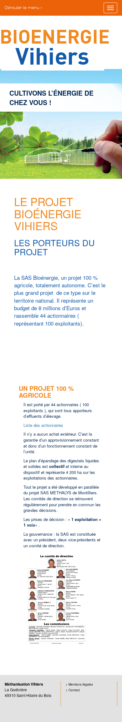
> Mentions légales (79, 684)
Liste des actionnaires (43, 425)
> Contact (73, 690)
